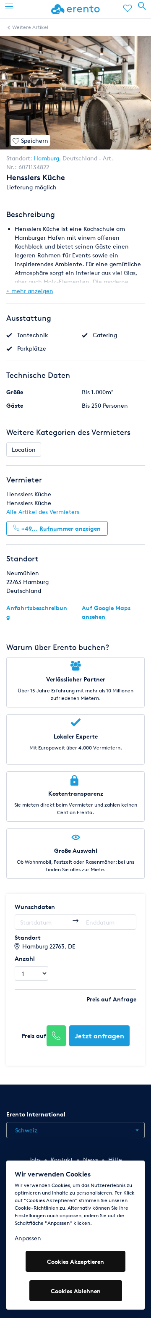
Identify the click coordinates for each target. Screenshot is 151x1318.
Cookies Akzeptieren (75, 1261)
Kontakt (62, 1159)
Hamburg (46, 158)
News (90, 1159)
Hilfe (115, 1159)
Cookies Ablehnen (76, 1290)
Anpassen (28, 1238)
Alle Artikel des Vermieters (42, 511)
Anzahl (25, 958)
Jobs (35, 1159)
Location (24, 449)
